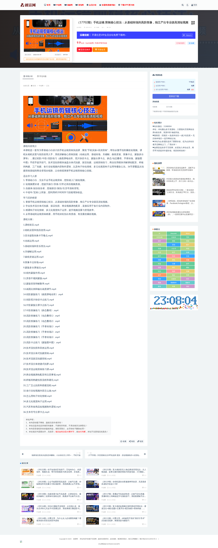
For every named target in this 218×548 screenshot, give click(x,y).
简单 (187, 275)
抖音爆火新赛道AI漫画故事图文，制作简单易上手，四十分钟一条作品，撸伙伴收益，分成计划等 (180, 181)
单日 (159, 245)
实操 (159, 248)
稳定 (173, 275)
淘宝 (173, 267)
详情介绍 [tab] (29, 76)
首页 (34, 85)
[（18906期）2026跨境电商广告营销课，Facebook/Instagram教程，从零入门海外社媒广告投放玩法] (159, 203)
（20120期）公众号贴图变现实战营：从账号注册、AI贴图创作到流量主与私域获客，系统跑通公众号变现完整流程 (58, 484)
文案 (173, 263)
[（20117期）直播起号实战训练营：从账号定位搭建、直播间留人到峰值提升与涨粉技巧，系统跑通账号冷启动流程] (92, 496)
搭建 (187, 260)
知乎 (159, 275)
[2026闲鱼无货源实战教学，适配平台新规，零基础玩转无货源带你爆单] (159, 171)
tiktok (188, 233)
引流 (159, 252)
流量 (159, 267)
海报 (133, 441)
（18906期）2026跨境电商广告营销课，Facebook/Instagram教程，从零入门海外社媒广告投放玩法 (180, 203)
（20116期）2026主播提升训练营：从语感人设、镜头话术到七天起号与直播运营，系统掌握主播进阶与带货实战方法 (58, 508)
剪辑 (187, 241)
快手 (173, 252)
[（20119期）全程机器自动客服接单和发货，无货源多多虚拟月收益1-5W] (92, 484)
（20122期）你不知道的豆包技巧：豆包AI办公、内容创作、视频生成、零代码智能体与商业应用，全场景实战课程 (58, 472)
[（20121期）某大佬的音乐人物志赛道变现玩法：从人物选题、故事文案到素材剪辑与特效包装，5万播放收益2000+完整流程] (92, 472)
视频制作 (174, 282)
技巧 (159, 256)
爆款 (187, 267)
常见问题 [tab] (42, 76)
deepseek (173, 233)
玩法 (159, 271)
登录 (195, 5)
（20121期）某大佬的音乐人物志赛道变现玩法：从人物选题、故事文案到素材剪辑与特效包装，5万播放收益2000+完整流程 (123, 472)
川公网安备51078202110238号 (109, 544)
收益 (159, 263)
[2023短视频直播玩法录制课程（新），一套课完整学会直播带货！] (159, 213)
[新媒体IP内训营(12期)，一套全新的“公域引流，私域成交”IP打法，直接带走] (159, 192)
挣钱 (173, 260)
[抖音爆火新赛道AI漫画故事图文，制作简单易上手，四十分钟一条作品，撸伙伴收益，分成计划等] (159, 182)
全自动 (173, 237)
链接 (141, 441)
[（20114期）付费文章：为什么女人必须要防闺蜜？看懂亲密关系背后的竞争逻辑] (27, 520)
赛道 (159, 286)
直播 (187, 271)
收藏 (124, 441)
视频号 (187, 282)
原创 (173, 245)
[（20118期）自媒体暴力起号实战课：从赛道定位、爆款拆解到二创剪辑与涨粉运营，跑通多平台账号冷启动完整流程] (27, 496)
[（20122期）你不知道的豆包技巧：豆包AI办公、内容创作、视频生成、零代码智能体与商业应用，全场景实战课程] (27, 472)
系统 (159, 279)
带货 (187, 248)
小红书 (173, 248)
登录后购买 (85, 50)
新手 (187, 263)
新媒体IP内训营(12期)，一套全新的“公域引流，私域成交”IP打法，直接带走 (180, 192)
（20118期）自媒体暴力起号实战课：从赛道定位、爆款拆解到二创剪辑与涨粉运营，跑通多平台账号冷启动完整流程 (58, 496)
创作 (159, 241)
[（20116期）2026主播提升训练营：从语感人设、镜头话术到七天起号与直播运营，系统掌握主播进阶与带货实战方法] (27, 508)
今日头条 (159, 237)
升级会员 (188, 35)
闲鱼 (173, 286)
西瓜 (187, 279)
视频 (159, 282)
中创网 (97, 27)
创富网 (75, 539)
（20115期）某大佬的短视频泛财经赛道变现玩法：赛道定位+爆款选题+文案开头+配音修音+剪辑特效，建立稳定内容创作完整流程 (123, 508)
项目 (187, 286)
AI (159, 233)
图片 (187, 245)
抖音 (187, 256)
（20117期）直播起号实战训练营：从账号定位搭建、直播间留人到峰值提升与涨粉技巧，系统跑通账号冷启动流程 (123, 496)
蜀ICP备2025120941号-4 (148, 539)
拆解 (159, 260)
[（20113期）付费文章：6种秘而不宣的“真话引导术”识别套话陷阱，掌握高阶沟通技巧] (92, 520)
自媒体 (173, 279)
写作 (187, 237)
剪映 (173, 241)
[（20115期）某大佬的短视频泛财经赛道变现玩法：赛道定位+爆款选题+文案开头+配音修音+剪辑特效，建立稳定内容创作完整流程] (92, 508)
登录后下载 (174, 96)
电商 (173, 271)
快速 (187, 252)
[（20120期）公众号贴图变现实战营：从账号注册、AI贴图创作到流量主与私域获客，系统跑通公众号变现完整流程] (27, 484)
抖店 (173, 256)
